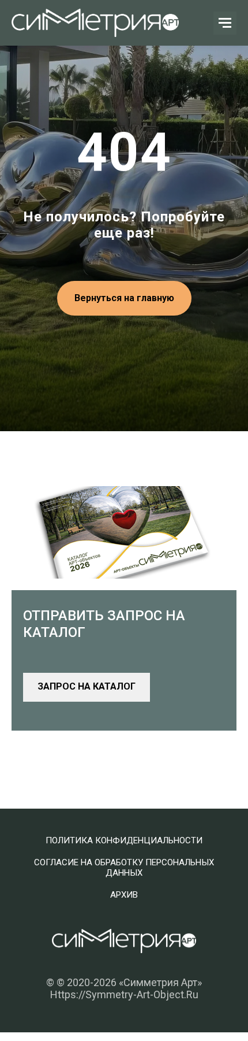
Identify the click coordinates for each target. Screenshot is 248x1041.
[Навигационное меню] (224, 23)
